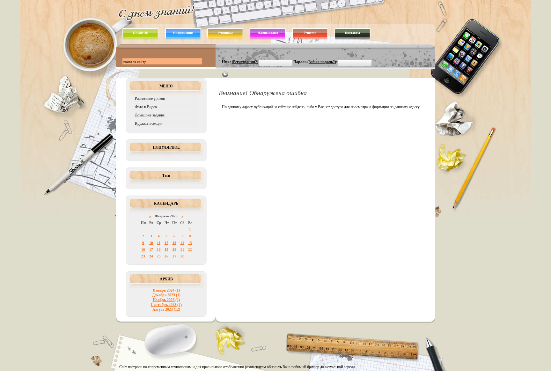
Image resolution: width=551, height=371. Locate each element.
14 (182, 243)
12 (166, 243)
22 (190, 249)
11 (158, 243)
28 (182, 256)
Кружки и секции (148, 123)
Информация (183, 32)
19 (166, 249)
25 (159, 256)
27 (174, 256)
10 (151, 243)
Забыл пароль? (322, 62)
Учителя (310, 32)
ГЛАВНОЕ (140, 32)
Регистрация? (245, 62)
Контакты (352, 32)
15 (190, 243)
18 (159, 249)
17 (151, 249)
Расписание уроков (150, 98)
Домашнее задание (150, 115)
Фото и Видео (146, 107)
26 (166, 256)
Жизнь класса (268, 32)
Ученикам (225, 32)
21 (182, 249)
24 (151, 256)
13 (174, 243)
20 (174, 249)
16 (143, 249)
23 (143, 256)
